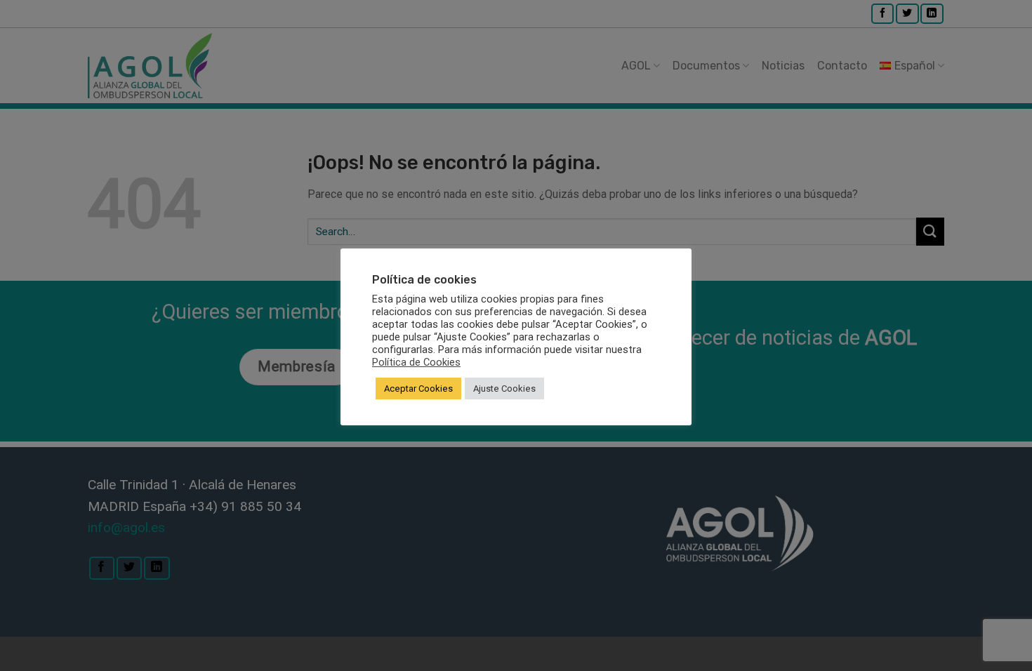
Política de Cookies (416, 362)
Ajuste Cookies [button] (504, 388)
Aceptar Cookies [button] (418, 388)
